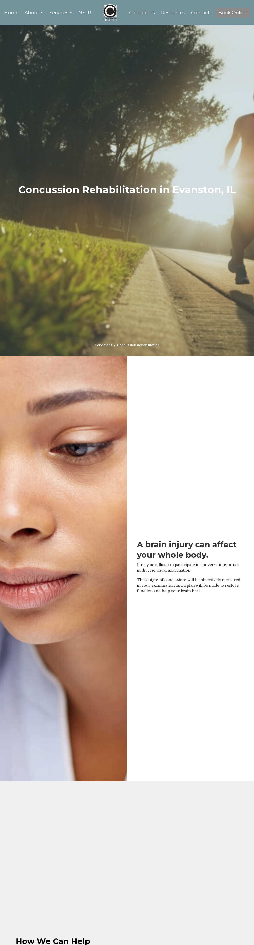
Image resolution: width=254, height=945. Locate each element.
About (32, 12)
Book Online (232, 12)
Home (11, 12)
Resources (173, 12)
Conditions (142, 12)
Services (58, 12)
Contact (200, 12)
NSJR (84, 12)
